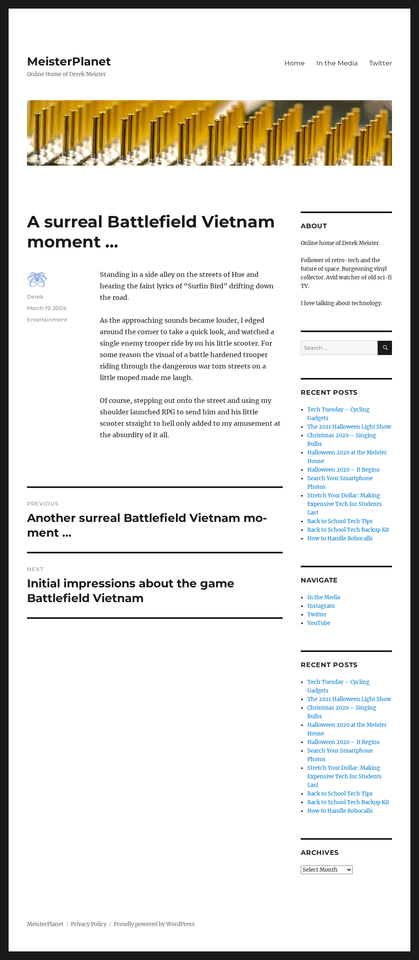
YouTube (318, 623)
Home (294, 63)
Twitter (380, 63)
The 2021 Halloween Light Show (349, 426)
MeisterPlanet (69, 61)
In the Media (337, 63)
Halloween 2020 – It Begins (343, 469)
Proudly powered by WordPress (154, 924)
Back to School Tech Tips (340, 521)
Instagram (321, 606)
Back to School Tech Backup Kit (348, 529)
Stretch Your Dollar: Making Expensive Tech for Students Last (344, 504)
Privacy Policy (88, 924)
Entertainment (47, 319)
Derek (35, 296)
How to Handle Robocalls (340, 538)
